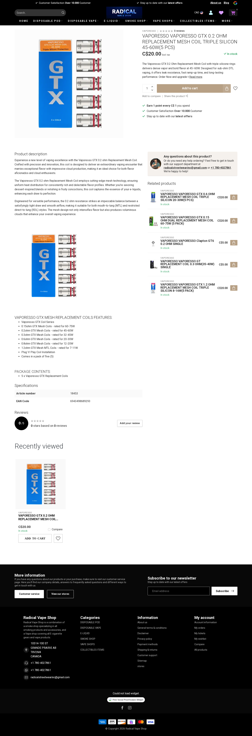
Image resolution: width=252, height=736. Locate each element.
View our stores (60, 594)
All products (200, 649)
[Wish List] (221, 12)
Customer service (29, 594)
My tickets (199, 633)
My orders (199, 627)
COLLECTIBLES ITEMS (197, 21)
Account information (205, 622)
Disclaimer (143, 633)
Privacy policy (144, 638)
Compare (57, 529)
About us (215, 2)
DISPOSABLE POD (47, 21)
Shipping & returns (147, 649)
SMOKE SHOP (135, 21)
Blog (226, 2)
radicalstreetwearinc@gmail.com (185, 167)
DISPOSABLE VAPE (82, 21)
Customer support (147, 655)
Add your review (130, 423)
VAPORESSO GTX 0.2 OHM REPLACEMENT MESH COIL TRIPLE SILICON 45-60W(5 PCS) (40, 517)
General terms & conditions (152, 627)
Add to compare (151, 96)
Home (23, 21)
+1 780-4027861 (221, 167)
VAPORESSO (149, 31)
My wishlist (200, 638)
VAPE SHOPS (163, 21)
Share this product (174, 96)
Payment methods (147, 644)
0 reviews (179, 30)
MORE (226, 21)
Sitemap (142, 660)
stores (140, 666)
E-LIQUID (111, 21)
